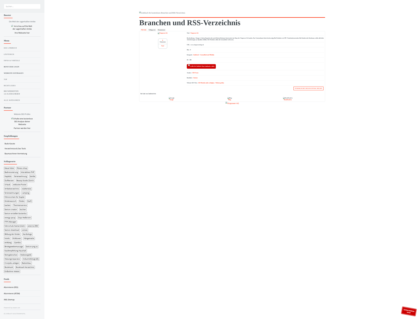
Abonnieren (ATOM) (12, 293)
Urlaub (7, 184)
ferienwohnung (20, 176)
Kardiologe (27, 234)
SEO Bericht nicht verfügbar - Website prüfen (211, 83)
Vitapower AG (194, 33)
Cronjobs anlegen (12, 263)
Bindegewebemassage (14, 246)
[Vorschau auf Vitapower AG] (232, 103)
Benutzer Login (11, 67)
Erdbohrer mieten (12, 271)
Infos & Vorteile (12, 60)
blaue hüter (9, 168)
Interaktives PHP (27, 172)
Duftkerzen (9, 180)
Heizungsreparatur (12, 259)
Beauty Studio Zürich (25, 180)
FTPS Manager (10, 222)
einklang (8, 242)
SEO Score (195, 73)
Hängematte (29, 238)
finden (21, 201)
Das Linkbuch (10, 48)
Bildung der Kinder (12, 234)
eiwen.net (16, 308)
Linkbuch (196, 55)
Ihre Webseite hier (22, 33)
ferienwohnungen (12, 193)
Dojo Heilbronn (24, 217)
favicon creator (11, 209)
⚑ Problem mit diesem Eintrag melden (308, 88)
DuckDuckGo (288, 99)
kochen (23, 209)
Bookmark (9, 267)
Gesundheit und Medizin (207, 55)
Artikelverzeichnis (12, 189)
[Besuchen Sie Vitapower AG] (163, 33)
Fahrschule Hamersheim (15, 226)
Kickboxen (17, 238)
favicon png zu (32, 246)
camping (25, 193)
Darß (29, 201)
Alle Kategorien (12, 100)
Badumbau (26, 263)
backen (7, 205)
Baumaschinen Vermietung (16, 153)
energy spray (10, 217)
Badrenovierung (11, 172)
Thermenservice (20, 205)
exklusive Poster (19, 184)
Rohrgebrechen (11, 255)
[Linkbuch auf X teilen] (316, 13)
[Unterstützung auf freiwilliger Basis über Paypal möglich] (320, 13)
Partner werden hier (22, 128)
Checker (195, 78)
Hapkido (8, 176)
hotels (7, 238)
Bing (229, 99)
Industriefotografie (31, 259)
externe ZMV (33, 226)
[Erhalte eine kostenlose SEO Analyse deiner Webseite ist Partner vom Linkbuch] (22, 121)
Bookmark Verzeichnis (25, 267)
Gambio (17, 242)
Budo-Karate (10, 143)
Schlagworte (152, 30)
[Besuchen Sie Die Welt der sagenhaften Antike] (22, 27)
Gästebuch (9, 54)
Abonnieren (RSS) (11, 287)
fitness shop (22, 168)
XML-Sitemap (9, 299)
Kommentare (161, 30)
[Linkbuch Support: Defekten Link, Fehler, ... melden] (324, 13)
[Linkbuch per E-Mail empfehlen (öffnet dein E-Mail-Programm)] (311, 13)
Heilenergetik (25, 255)
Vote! (162, 46)
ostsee (24, 230)
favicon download (12, 230)
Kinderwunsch (10, 201)
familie (32, 176)
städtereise (26, 189)
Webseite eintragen (14, 73)
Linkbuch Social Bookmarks (15, 314)
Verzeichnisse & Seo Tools (15, 148)
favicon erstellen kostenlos (16, 213)
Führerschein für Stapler (15, 197)
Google (171, 99)
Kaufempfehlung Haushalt (15, 250)
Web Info (143, 30)
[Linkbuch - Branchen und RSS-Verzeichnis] (185, 13)
